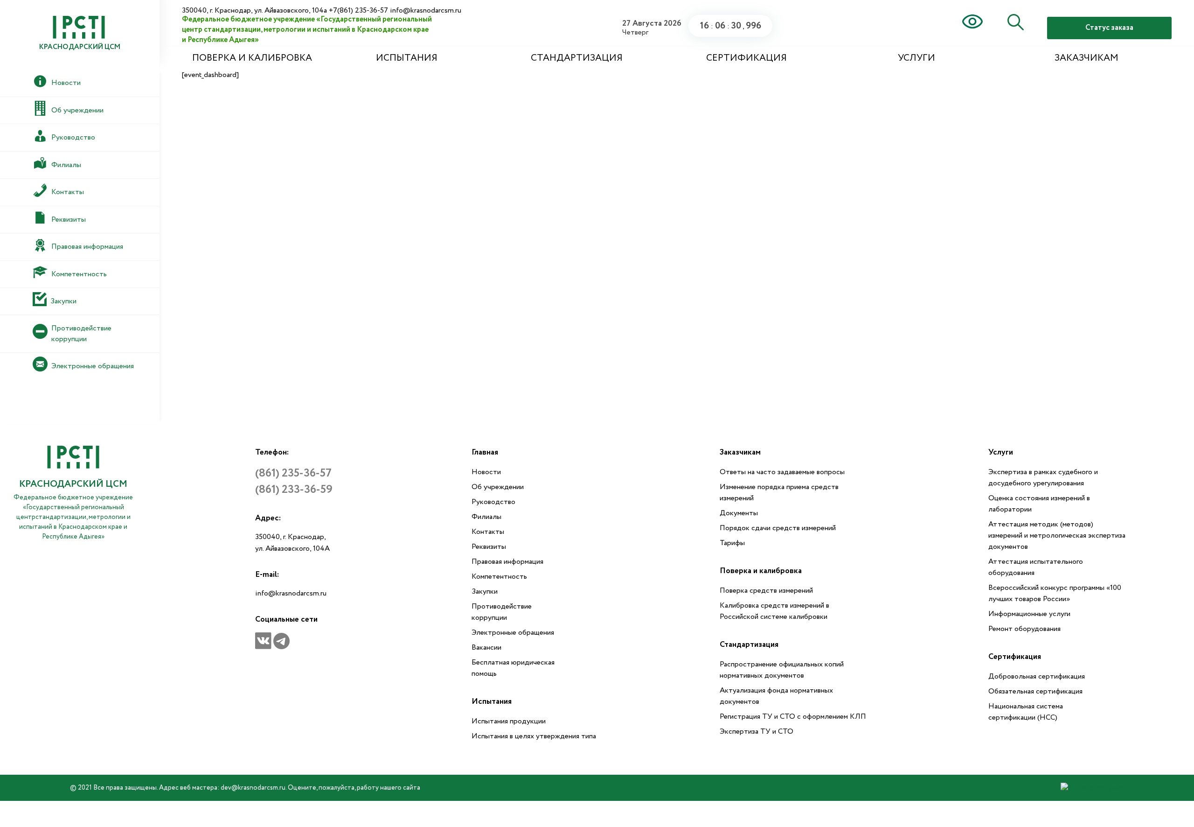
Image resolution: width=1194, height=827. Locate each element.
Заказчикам (1086, 58)
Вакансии (486, 647)
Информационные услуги (1029, 614)
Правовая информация (507, 561)
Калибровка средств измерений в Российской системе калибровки (774, 611)
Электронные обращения (513, 632)
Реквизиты (489, 546)
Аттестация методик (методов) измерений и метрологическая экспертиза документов (1056, 535)
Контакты (488, 531)
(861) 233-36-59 (294, 490)
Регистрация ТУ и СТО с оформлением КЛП (793, 716)
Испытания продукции (509, 721)
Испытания (406, 58)
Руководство (493, 502)
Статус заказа (1109, 27)
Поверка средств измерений (766, 590)
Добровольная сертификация (1036, 676)
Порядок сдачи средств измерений (778, 528)
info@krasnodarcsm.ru (290, 593)
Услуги (916, 58)
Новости (486, 472)
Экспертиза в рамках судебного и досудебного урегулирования (1043, 478)
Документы (739, 513)
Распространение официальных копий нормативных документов (782, 670)
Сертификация (746, 58)
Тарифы (732, 543)
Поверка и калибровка (252, 58)
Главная (485, 452)
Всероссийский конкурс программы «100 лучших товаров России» (1054, 593)
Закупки (485, 591)
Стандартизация (577, 58)
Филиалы (486, 517)
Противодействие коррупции (502, 612)
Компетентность (499, 576)
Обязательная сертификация (1035, 691)
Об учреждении (498, 487)
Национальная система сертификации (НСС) (1025, 712)
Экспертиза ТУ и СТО (756, 731)
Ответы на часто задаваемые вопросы (782, 472)
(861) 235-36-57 (293, 473)
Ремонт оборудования (1024, 629)
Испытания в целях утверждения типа (534, 736)
